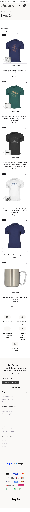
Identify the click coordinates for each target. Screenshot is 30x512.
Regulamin (5, 426)
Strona (12, 306)
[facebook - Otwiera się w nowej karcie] (10, 388)
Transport (5, 417)
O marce (5, 443)
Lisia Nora (7, 12)
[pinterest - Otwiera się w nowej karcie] (16, 388)
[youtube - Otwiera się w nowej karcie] (19, 388)
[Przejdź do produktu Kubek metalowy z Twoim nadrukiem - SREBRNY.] (15, 278)
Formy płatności (7, 411)
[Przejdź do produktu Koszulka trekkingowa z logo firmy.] (15, 235)
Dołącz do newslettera (10, 382)
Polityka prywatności (8, 429)
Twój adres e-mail (7, 378)
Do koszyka (15, 250)
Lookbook (5, 441)
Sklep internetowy (13, 509)
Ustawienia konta (7, 399)
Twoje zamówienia (7, 396)
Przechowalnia (6, 402)
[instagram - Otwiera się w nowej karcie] (13, 388)
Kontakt (4, 446)
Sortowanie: (4, 28)
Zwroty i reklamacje (8, 431)
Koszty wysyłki (6, 414)
